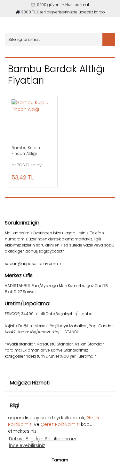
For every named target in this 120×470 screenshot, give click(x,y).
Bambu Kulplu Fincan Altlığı (26, 150)
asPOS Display (27, 165)
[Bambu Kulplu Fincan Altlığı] (33, 120)
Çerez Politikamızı (60, 424)
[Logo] (39, 25)
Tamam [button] (60, 460)
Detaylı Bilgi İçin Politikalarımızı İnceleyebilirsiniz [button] (42, 442)
